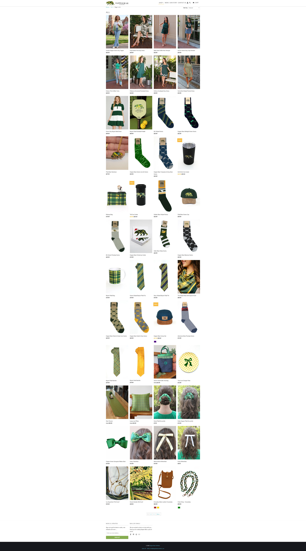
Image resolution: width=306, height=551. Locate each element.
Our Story (173, 3)
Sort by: (185, 8)
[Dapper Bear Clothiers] (117, 3)
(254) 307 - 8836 (145, 548)
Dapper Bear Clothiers (155, 545)
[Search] (190, 3)
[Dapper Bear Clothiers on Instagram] (136, 534)
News (167, 3)
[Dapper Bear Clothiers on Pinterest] (134, 534)
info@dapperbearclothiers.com (157, 548)
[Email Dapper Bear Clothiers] (139, 534)
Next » (158, 514)
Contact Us (182, 3)
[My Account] (187, 3)
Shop (161, 3)
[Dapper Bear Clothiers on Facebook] (131, 534)
